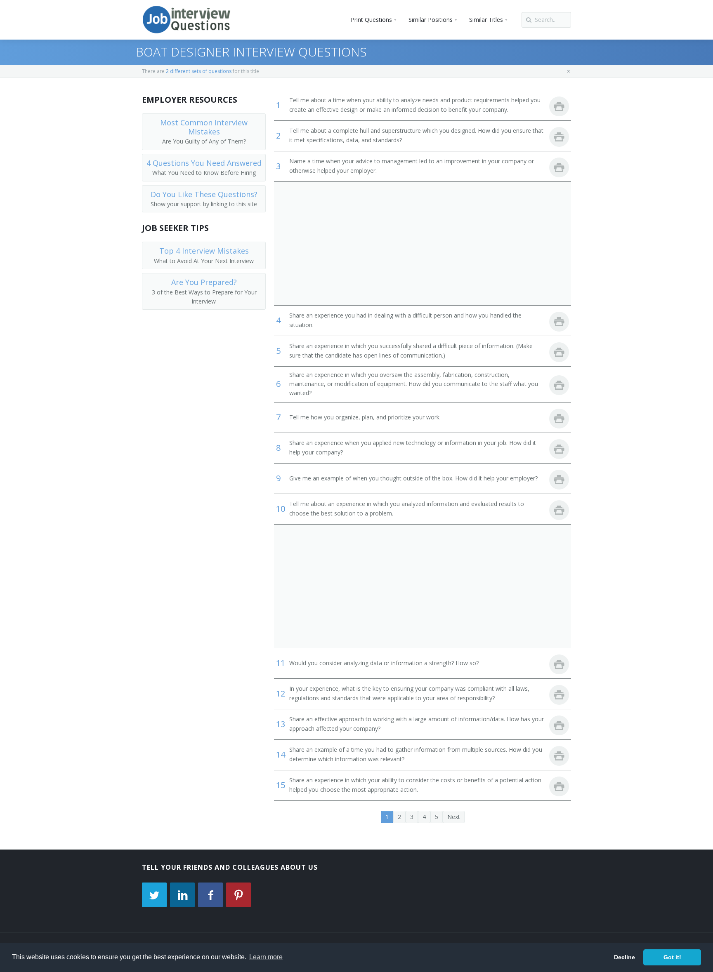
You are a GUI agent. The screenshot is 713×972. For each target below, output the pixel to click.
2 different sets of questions (198, 71)
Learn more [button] (266, 956)
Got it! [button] (672, 957)
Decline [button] (624, 957)
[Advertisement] (422, 243)
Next (453, 817)
